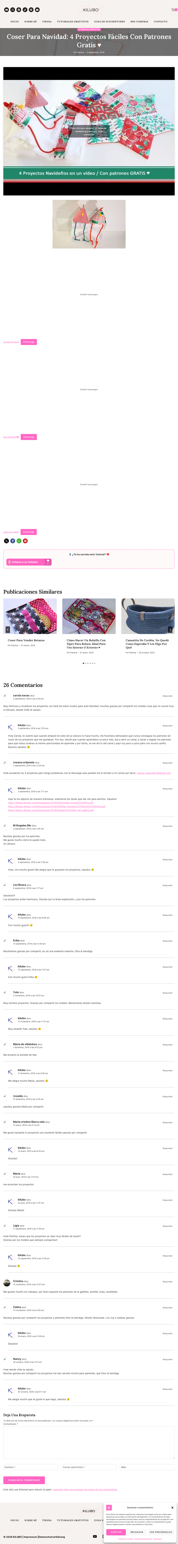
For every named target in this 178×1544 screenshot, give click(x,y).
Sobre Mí (30, 21)
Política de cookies (125, 1539)
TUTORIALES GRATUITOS (73, 21)
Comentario (10, 1424)
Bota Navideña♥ (11, 437)
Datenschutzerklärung (143, 1539)
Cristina (18, 1281)
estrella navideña (11, 342)
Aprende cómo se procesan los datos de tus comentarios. (85, 1489)
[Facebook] (18, 9)
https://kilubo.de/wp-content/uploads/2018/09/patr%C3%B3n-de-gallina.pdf (51, 810)
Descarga (28, 341)
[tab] (83, 663)
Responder (168, 696)
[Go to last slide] (8, 629)
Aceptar (116, 1532)
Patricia (80, 52)
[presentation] (30, 616)
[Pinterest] (31, 9)
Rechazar (137, 1532)
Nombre (10, 1467)
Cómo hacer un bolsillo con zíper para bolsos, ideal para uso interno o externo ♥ (86, 643)
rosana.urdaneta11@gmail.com (154, 773)
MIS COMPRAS (139, 21)
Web (123, 1467)
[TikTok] (25, 9)
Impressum (157, 1539)
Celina (17, 1307)
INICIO (15, 21)
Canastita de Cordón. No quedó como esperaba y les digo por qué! (147, 643)
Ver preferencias (161, 1532)
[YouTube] (6, 9)
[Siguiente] (170, 629)
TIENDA (47, 21)
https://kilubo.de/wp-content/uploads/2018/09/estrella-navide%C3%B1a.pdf (50, 802)
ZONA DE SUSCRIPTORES (109, 21)
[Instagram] (12, 9)
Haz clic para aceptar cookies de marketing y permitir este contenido (89, 131)
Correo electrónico (74, 1467)
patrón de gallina (11, 532)
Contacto (161, 21)
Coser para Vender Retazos (26, 640)
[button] (172, 1507)
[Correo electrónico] (37, 9)
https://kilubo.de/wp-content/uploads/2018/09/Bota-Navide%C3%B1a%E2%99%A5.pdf (56, 806)
